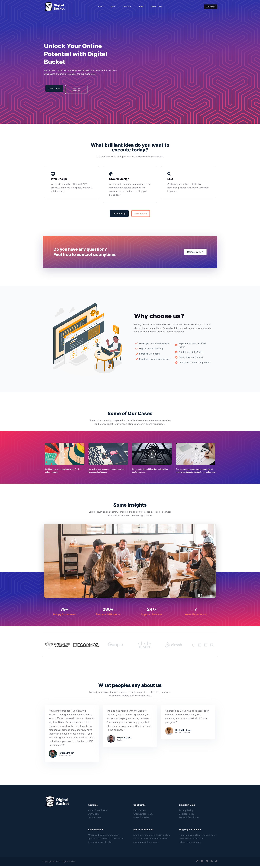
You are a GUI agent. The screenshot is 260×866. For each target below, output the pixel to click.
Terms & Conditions (189, 817)
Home (141, 7)
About (101, 7)
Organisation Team (143, 813)
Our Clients (93, 813)
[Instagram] (207, 861)
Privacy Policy (186, 810)
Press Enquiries (141, 817)
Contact (127, 7)
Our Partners (94, 817)
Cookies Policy (186, 813)
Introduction (139, 810)
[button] (64, 454)
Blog (113, 7)
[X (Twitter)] (202, 861)
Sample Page (156, 7)
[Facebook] (197, 861)
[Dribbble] (212, 861)
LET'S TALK (210, 7)
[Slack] (216, 861)
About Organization (98, 810)
